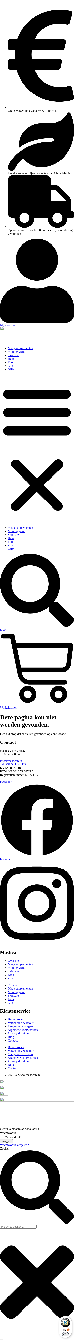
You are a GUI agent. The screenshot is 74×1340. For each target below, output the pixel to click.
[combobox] (18, 1227)
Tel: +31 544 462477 (13, 764)
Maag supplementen (20, 348)
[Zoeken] (1, 1339)
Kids (11, 974)
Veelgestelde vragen (20, 1026)
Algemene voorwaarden (23, 1030)
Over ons (13, 960)
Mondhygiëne (16, 351)
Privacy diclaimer (19, 1033)
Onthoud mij (12, 1137)
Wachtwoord (8, 1133)
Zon (10, 365)
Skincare (13, 355)
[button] (37, 448)
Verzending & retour (20, 1022)
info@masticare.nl (11, 760)
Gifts (11, 369)
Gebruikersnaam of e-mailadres (19, 1129)
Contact (13, 1040)
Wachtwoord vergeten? (14, 1145)
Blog (11, 1037)
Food (11, 362)
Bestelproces (16, 1019)
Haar (11, 358)
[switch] (65, 1334)
